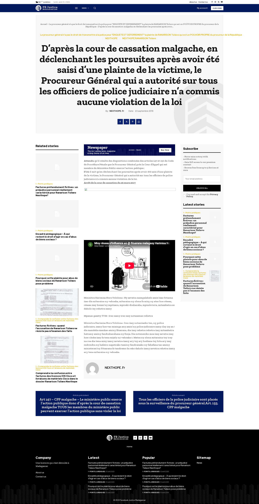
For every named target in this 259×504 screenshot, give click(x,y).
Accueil (43, 24)
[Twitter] (218, 2)
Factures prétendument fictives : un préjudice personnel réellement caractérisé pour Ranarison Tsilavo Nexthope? (57, 191)
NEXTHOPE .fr (117, 111)
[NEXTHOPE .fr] (94, 368)
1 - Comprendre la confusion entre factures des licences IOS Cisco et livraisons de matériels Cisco (57, 320)
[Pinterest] (132, 121)
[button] (94, 8)
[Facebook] (212, 2)
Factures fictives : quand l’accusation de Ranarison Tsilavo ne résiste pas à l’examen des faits (56, 328)
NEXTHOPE (111, 38)
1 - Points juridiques (44, 184)
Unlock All (202, 188)
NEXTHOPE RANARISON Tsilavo (139, 38)
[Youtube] (221, 2)
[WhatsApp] (139, 121)
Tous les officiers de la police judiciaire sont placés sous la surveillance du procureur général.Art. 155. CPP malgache (178, 403)
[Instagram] (215, 2)
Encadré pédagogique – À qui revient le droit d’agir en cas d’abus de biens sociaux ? (56, 236)
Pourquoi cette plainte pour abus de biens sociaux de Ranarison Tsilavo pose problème (57, 281)
